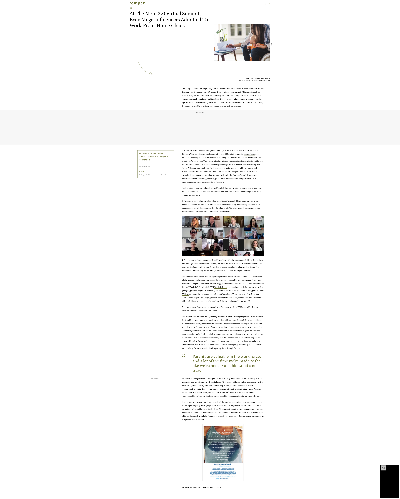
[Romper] (137, 3)
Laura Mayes (249, 154)
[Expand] (382, 466)
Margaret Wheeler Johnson (259, 78)
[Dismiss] (396, 466)
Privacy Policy (142, 176)
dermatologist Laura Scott (202, 290)
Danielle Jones (220, 287)
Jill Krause (243, 283)
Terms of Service (164, 174)
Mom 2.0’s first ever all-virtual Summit (247, 88)
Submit (141, 172)
